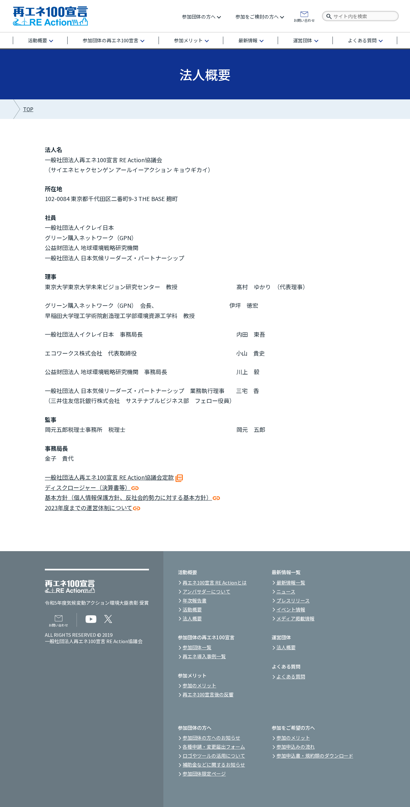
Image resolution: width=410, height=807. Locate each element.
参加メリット (188, 40)
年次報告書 (195, 600)
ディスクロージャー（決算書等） (88, 487)
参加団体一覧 (197, 647)
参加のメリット (199, 685)
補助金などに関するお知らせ (214, 764)
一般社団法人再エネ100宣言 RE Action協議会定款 (109, 477)
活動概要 (37, 40)
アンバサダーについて (206, 591)
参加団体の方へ (199, 16)
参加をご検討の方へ (257, 16)
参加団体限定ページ (204, 773)
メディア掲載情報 (295, 618)
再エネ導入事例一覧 (204, 656)
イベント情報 (290, 609)
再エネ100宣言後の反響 (208, 694)
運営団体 (302, 40)
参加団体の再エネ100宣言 (110, 40)
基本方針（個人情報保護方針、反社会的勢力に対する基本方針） (128, 497)
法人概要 (192, 618)
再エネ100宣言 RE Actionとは (215, 582)
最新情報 (248, 40)
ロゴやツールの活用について (214, 755)
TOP (28, 109)
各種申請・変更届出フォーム (214, 746)
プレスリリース (293, 600)
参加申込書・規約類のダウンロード (314, 755)
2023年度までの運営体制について (88, 507)
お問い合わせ (304, 20)
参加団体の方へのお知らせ (211, 737)
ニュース (285, 591)
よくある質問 (362, 40)
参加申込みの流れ (295, 746)
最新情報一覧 (290, 582)
